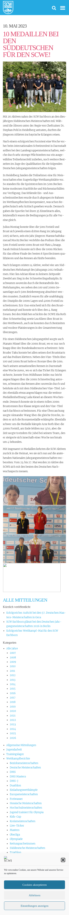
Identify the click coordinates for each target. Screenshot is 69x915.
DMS (13, 772)
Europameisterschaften (24, 794)
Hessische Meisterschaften (26, 803)
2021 (13, 715)
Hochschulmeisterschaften (26, 807)
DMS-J (14, 781)
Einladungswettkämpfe (24, 790)
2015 (13, 688)
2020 (13, 711)
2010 (13, 666)
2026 (13, 738)
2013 (12, 679)
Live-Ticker (17, 825)
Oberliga (15, 834)
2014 (13, 684)
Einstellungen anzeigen (34, 905)
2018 (13, 702)
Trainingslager (15, 754)
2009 (13, 662)
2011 (12, 670)
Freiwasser (16, 799)
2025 (13, 733)
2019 (13, 706)
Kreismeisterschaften (22, 821)
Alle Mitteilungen (25, 600)
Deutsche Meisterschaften (25, 767)
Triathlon (15, 852)
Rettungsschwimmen (22, 843)
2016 (13, 693)
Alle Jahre (12, 648)
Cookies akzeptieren (34, 884)
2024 (13, 729)
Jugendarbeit (14, 749)
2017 (13, 697)
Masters (14, 830)
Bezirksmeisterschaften (24, 763)
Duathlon (15, 785)
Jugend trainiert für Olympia (27, 812)
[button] (63, 860)
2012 (13, 675)
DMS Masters (18, 776)
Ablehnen (34, 895)
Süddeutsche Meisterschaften (27, 848)
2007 (13, 653)
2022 (13, 720)
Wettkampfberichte (18, 758)
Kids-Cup (15, 816)
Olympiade (16, 839)
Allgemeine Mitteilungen (21, 745)
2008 (13, 657)
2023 (13, 724)
